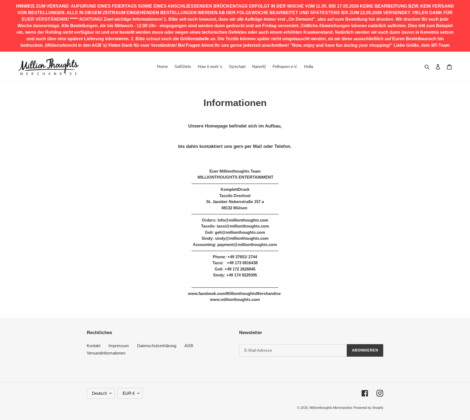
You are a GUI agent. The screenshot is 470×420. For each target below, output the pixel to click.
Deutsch (99, 393)
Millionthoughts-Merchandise (331, 408)
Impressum (119, 345)
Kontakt (93, 345)
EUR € (129, 393)
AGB (188, 345)
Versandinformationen (106, 353)
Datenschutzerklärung (156, 345)
